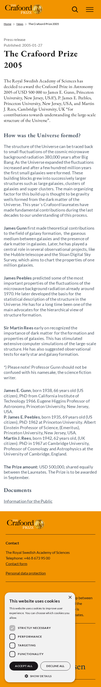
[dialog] (40, 637)
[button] (39, 676)
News (19, 24)
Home (7, 24)
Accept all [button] (23, 666)
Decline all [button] (55, 666)
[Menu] (89, 9)
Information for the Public (28, 501)
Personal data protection (26, 573)
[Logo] (24, 9)
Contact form (16, 563)
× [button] (70, 597)
